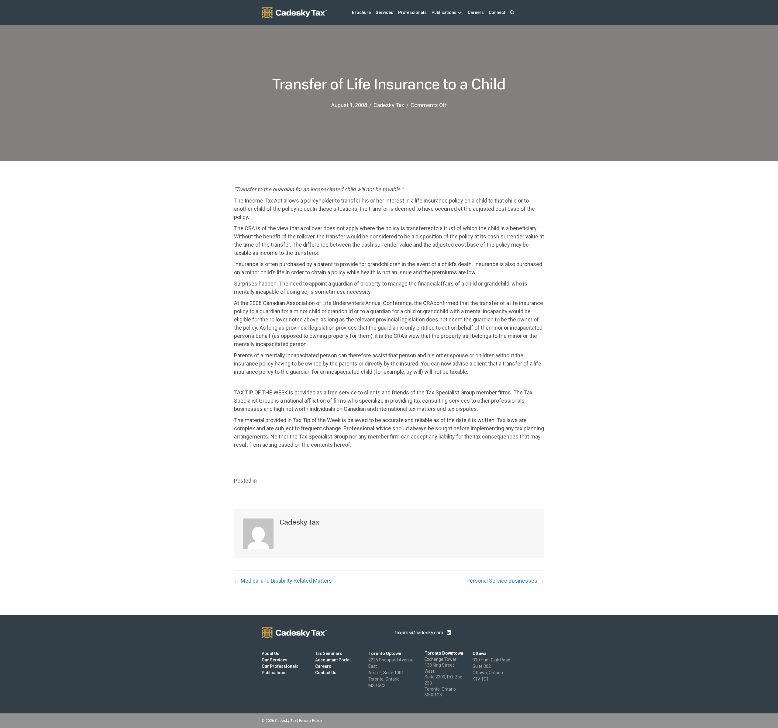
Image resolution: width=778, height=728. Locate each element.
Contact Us (325, 672)
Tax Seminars (328, 653)
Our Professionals (280, 666)
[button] (512, 12)
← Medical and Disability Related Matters (283, 580)
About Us (270, 653)
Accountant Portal (333, 659)
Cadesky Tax (389, 105)
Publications (274, 672)
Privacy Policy (310, 721)
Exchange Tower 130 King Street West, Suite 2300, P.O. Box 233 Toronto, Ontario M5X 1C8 (443, 677)
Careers (323, 666)
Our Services (274, 659)
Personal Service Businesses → (505, 580)
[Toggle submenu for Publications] (459, 13)
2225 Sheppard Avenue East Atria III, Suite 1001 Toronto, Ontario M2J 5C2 (391, 672)
